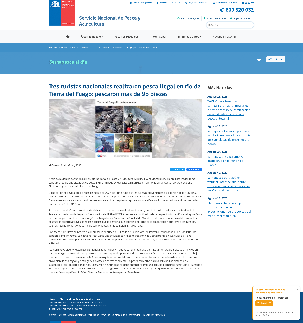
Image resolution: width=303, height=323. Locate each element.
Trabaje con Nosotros (153, 314)
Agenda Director (243, 18)
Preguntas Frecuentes (197, 3)
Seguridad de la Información (126, 314)
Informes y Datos (188, 36)
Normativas (159, 36)
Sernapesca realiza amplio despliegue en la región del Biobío (225, 161)
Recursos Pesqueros (127, 36)
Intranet (62, 314)
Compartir (178, 169)
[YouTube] (252, 3)
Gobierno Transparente (142, 3)
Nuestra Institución (225, 36)
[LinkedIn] (246, 3)
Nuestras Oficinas (216, 18)
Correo (52, 314)
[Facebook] (243, 3)
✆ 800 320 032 (237, 9)
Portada (53, 47)
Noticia (62, 47)
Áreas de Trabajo (91, 36)
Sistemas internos (77, 314)
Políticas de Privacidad (98, 314)
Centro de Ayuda (190, 18)
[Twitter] (249, 3)
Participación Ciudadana (226, 3)
